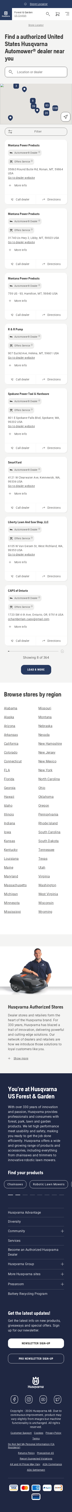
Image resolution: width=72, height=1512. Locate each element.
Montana (45, 717)
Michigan (11, 894)
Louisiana (11, 859)
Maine (8, 867)
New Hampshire (50, 744)
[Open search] (48, 14)
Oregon (43, 805)
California (11, 744)
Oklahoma (46, 797)
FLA (7, 770)
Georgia (10, 788)
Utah (41, 867)
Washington (47, 885)
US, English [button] (20, 15)
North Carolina (49, 779)
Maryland (11, 876)
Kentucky (11, 850)
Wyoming (45, 912)
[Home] (6, 14)
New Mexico (47, 761)
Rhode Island (48, 823)
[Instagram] (29, 1399)
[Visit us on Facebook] (14, 1399)
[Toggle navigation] (67, 14)
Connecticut (13, 761)
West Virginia (48, 894)
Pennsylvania (48, 814)
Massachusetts (15, 885)
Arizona (9, 726)
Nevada (44, 735)
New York (45, 770)
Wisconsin (46, 903)
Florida (9, 779)
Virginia (44, 876)
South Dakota (48, 841)
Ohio (41, 788)
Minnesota (12, 903)
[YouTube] (43, 1399)
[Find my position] (65, 117)
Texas (42, 859)
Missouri (44, 708)
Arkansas (11, 735)
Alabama (10, 708)
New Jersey (46, 752)
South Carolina (49, 832)
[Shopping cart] (57, 14)
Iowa (7, 832)
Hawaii (9, 797)
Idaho (8, 805)
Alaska (9, 717)
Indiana (9, 823)
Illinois (9, 814)
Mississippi (12, 912)
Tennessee (46, 850)
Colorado (10, 752)
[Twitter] (58, 1399)
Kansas (9, 841)
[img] (25, 153)
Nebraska (45, 726)
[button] (37, 111)
